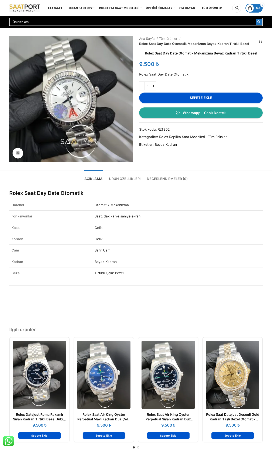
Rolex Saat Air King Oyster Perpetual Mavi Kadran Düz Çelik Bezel (103, 419)
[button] (39, 435)
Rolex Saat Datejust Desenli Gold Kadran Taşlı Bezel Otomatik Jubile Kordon (232, 419)
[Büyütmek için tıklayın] (18, 153)
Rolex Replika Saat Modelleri (182, 137)
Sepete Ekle (201, 98)
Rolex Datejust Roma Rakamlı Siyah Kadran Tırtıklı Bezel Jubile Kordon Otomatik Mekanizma (39, 419)
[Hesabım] (236, 8)
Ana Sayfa (147, 39)
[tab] (93, 176)
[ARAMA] (259, 22)
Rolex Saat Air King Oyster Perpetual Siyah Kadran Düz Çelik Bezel (168, 419)
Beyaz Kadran (166, 144)
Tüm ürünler (168, 39)
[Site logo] (24, 8)
